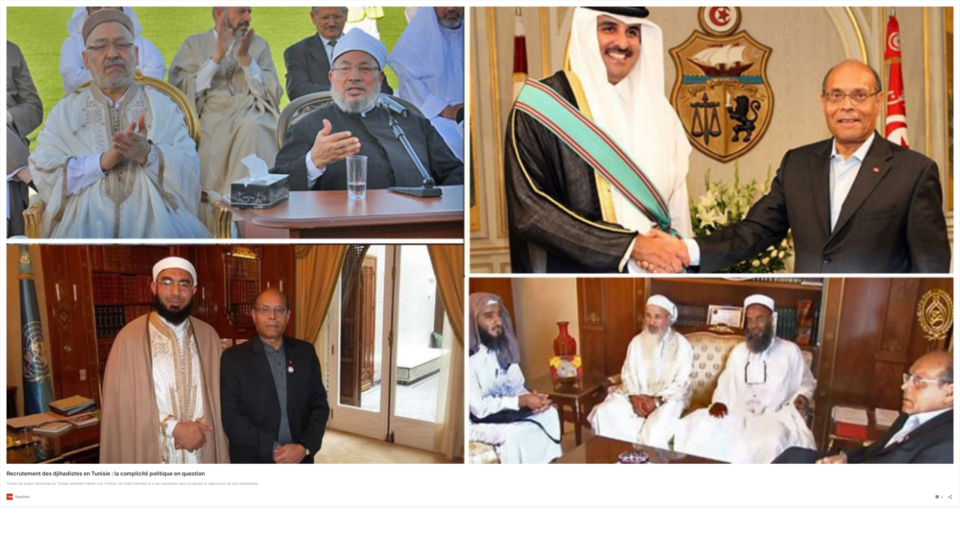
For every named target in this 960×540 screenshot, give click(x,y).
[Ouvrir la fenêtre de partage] (950, 495)
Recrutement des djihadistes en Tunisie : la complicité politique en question (105, 473)
